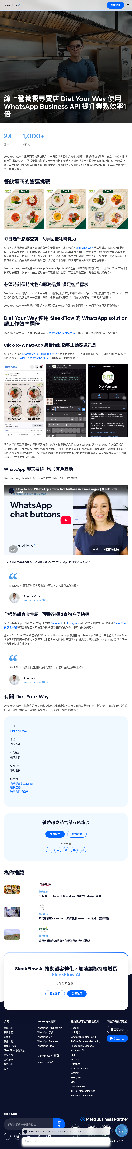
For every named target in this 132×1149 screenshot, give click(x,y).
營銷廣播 (15, 787)
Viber (73, 1082)
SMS (73, 1055)
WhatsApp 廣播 (45, 1032)
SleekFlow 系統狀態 (14, 1050)
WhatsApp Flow (45, 1046)
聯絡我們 (8, 1064)
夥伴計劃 (8, 1041)
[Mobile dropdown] (128, 5)
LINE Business (78, 1086)
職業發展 (8, 1032)
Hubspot (75, 1064)
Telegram (76, 1077)
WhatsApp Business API (49, 1028)
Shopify (75, 1059)
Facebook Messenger (82, 1046)
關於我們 (8, 1028)
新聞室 (7, 1037)
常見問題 (8, 1055)
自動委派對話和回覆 (21, 783)
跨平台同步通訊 (19, 791)
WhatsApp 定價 (45, 1037)
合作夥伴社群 (10, 1046)
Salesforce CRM (79, 1068)
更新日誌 (8, 1068)
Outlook (75, 1028)
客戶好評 (8, 1059)
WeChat (75, 1073)
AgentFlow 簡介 (45, 1062)
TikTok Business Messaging (85, 1041)
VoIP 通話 (76, 1032)
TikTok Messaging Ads (83, 1091)
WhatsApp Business (47, 1041)
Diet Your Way (18, 731)
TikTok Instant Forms (82, 1095)
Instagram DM (78, 1050)
